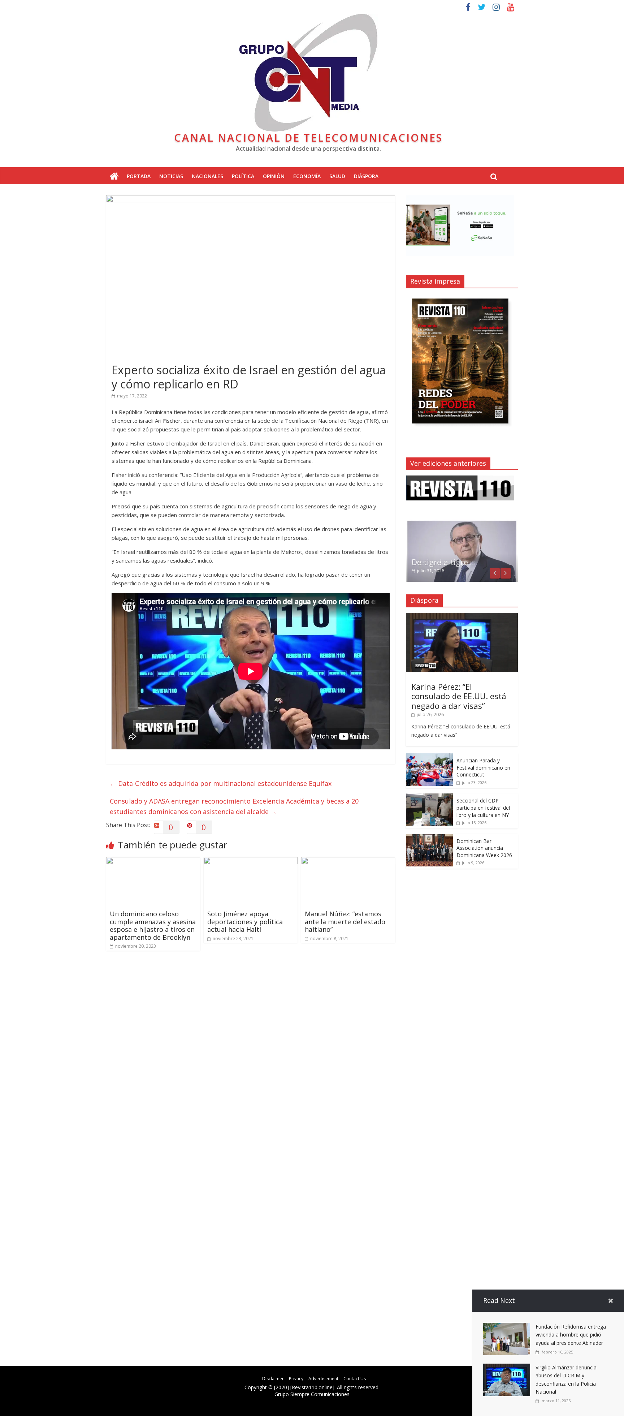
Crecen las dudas (444, 561)
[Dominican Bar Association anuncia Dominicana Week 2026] (429, 837)
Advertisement (323, 1379)
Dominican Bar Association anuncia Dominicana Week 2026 (484, 848)
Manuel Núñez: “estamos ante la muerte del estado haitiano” (345, 921)
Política (243, 176)
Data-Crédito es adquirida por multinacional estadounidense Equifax (221, 783)
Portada (139, 176)
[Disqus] (250, 1059)
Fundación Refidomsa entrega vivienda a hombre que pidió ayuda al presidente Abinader (571, 1334)
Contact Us (354, 1379)
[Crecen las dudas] (462, 523)
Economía (307, 176)
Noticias (171, 176)
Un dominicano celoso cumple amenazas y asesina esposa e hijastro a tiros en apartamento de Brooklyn (153, 925)
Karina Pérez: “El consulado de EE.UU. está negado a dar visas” (458, 696)
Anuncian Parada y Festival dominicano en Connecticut (483, 767)
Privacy (296, 1379)
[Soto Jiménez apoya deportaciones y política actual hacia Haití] (251, 861)
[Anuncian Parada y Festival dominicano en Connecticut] (429, 757)
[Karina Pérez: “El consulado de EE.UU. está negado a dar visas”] (462, 616)
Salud (337, 176)
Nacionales (207, 176)
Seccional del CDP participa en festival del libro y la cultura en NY (483, 807)
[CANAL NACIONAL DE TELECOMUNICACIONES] (114, 176)
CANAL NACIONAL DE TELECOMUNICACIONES (308, 137)
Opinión (274, 176)
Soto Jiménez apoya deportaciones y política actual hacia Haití (245, 921)
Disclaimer (273, 1379)
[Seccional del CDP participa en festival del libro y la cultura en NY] (429, 797)
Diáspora (366, 176)
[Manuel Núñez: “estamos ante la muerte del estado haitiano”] (348, 861)
